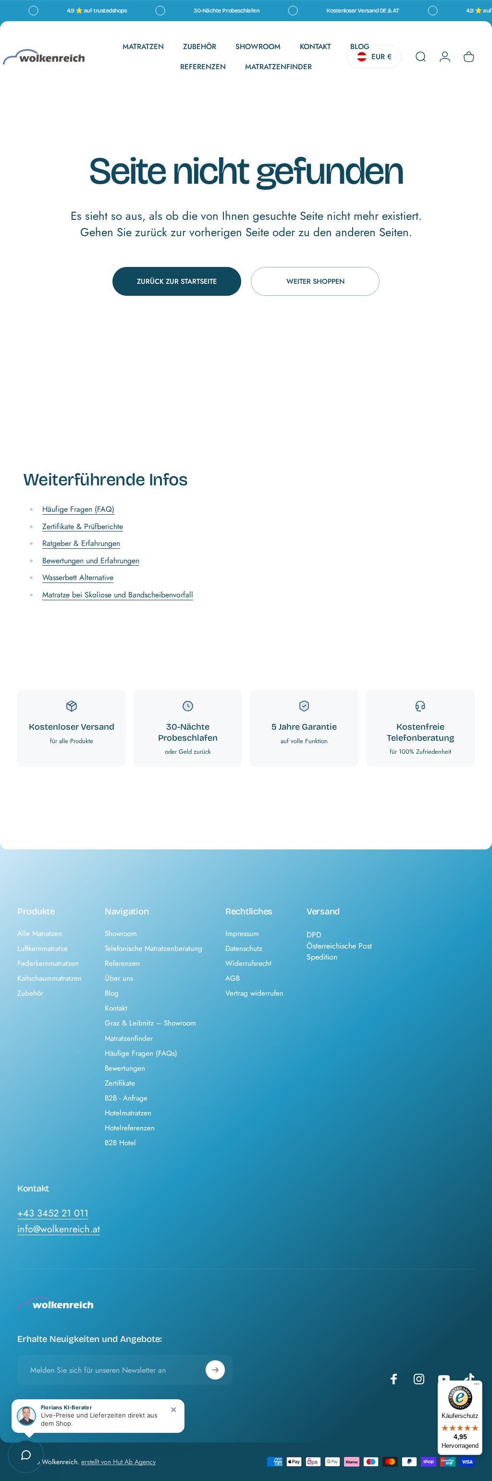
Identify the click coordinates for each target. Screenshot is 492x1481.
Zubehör (30, 993)
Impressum (242, 933)
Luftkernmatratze (42, 948)
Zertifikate (120, 1083)
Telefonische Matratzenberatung (153, 948)
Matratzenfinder (129, 1038)
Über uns (119, 978)
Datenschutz (243, 948)
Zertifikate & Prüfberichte (82, 526)
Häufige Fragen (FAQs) (141, 1053)
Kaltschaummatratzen (49, 978)
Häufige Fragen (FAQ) (78, 509)
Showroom (121, 933)
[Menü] (476, 1386)
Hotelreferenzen (130, 1128)
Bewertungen (125, 1068)
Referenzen (122, 963)
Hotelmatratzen (128, 1113)
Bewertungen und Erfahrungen (90, 560)
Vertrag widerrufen (254, 993)
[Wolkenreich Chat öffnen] (26, 1455)
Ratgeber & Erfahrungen (81, 543)
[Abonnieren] (215, 1370)
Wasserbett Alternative (77, 577)
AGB (232, 978)
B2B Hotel (120, 1143)
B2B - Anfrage (126, 1098)
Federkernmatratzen (48, 963)
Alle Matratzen (39, 933)
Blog (112, 993)
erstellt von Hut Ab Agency (118, 1461)
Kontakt (116, 1008)
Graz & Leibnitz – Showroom (150, 1023)
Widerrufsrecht (248, 963)
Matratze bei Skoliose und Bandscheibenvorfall (117, 594)
